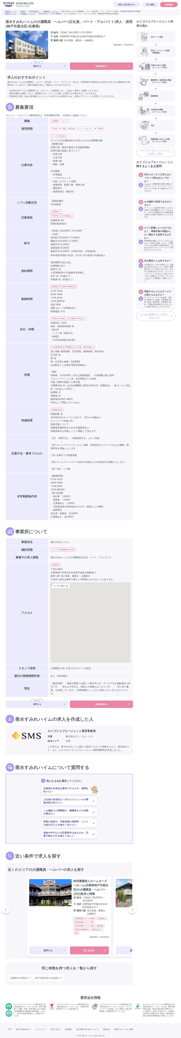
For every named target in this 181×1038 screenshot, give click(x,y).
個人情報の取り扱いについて (88, 1029)
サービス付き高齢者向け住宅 (63, 549)
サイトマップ (41, 1029)
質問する (37, 64)
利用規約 (68, 1029)
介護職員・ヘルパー (50, 11)
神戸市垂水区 (34, 11)
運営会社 (106, 1029)
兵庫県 (22, 11)
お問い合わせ (55, 1029)
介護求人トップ (10, 11)
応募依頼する (101, 66)
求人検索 (150, 4)
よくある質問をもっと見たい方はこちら (154, 316)
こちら (146, 184)
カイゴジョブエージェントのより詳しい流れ (154, 152)
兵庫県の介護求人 (19, 978)
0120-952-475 (25, 3)
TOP (9, 1029)
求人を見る (88, 950)
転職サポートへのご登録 (123, 1029)
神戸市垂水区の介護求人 (47, 978)
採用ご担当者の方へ (127, 4)
